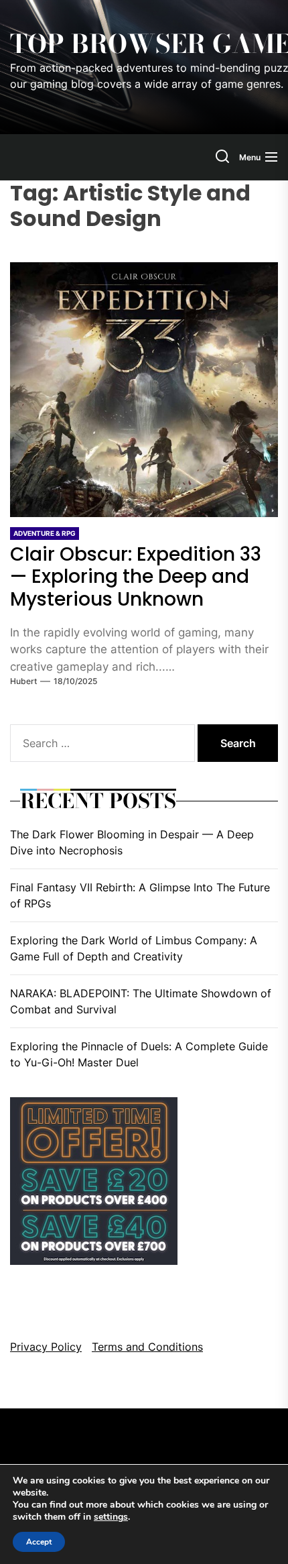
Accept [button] (39, 1542)
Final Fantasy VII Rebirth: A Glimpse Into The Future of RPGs (140, 895)
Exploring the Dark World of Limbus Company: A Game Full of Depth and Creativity (133, 948)
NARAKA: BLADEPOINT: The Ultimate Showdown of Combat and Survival (140, 1001)
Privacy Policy (46, 1346)
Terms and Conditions (147, 1346)
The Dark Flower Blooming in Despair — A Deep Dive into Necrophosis (132, 842)
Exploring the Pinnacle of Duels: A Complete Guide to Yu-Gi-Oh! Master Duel (139, 1054)
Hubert (23, 681)
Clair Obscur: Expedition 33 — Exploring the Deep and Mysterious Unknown (135, 576)
